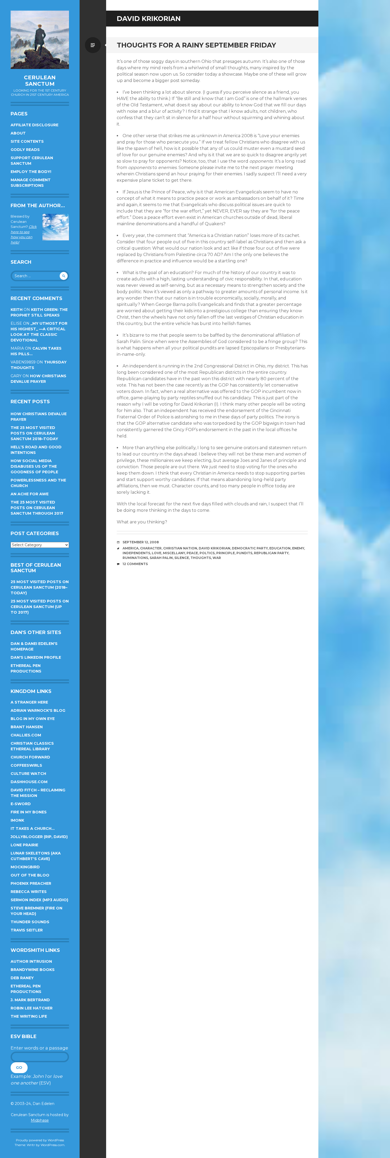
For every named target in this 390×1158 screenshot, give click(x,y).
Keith (17, 309)
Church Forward (30, 757)
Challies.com (26, 735)
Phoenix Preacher (31, 883)
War (217, 558)
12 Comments (135, 564)
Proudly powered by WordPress (40, 1140)
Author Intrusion (31, 961)
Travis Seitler (27, 930)
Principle (225, 553)
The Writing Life (29, 1016)
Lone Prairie (24, 845)
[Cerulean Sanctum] (40, 40)
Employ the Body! (31, 171)
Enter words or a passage (39, 1048)
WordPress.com (52, 1145)
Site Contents (27, 141)
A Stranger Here (29, 702)
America (130, 548)
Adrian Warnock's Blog (38, 710)
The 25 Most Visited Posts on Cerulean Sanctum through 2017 (37, 508)
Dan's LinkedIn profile (36, 657)
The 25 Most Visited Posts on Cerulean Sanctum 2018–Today (34, 433)
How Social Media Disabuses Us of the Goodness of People (34, 466)
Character (151, 548)
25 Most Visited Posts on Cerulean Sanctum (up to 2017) (40, 607)
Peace (192, 553)
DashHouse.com (29, 781)
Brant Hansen (27, 727)
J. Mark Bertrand (30, 999)
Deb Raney (22, 977)
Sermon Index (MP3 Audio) (39, 899)
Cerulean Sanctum (40, 80)
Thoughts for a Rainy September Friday (196, 45)
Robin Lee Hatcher (32, 1008)
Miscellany (174, 553)
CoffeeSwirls (26, 765)
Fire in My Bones (29, 812)
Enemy (298, 548)
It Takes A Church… (33, 828)
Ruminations (135, 558)
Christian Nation (180, 548)
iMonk (17, 820)
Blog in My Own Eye (33, 718)
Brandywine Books (33, 969)
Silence (181, 558)
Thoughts (200, 558)
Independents (136, 553)
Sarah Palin (161, 558)
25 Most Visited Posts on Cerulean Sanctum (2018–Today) (40, 587)
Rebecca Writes (29, 891)
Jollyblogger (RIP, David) (39, 836)
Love (156, 553)
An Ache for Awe (30, 494)
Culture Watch (28, 773)
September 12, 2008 (141, 542)
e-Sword (21, 803)
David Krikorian (214, 548)
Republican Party (271, 553)
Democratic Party (250, 548)
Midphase (40, 1120)
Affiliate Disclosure (34, 125)
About (18, 133)
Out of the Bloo (30, 875)
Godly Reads (25, 149)
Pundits (244, 553)
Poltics (207, 553)
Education (280, 548)
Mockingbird (25, 867)
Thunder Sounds (30, 922)
